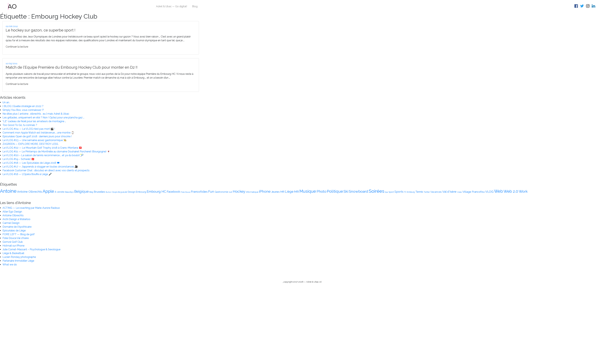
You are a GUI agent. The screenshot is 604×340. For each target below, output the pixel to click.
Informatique (252, 192)
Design (131, 192)
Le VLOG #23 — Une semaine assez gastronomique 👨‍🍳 (35, 140)
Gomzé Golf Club (13, 241)
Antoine (8, 191)
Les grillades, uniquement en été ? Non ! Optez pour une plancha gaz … (43, 117)
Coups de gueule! (119, 192)
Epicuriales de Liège (14, 230)
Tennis (419, 191)
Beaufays (69, 192)
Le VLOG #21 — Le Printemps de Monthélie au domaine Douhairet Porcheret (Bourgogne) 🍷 (56, 151)
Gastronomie (221, 192)
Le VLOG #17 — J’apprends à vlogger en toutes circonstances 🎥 (40, 166)
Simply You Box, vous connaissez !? (23, 109)
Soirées (376, 191)
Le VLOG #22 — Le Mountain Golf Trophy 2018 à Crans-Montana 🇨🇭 (42, 147)
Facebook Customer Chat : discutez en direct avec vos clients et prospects (46, 170)
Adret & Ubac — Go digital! (171, 6)
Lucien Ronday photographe (19, 256)
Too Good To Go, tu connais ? (20, 125)
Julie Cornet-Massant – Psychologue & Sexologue (31, 249)
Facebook (173, 191)
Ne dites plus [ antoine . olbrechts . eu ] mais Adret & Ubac (36, 113)
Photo (321, 191)
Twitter (427, 192)
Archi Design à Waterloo (16, 219)
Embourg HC (156, 191)
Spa (386, 192)
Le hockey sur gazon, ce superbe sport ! (40, 30)
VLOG (489, 191)
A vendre (59, 192)
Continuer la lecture (17, 46)
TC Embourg (409, 192)
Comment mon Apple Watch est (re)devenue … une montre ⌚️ (38, 132)
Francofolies (199, 191)
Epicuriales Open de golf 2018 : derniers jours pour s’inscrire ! (37, 136)
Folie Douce (185, 192)
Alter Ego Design (12, 211)
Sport (391, 192)
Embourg (141, 191)
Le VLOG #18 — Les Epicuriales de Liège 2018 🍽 (31, 162)
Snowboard (358, 191)
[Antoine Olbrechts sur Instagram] (588, 6)
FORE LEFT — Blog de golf (19, 234)
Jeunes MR (277, 191)
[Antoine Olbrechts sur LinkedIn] (593, 6)
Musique (307, 191)
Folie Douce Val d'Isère (16, 238)
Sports (398, 191)
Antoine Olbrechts (29, 191)
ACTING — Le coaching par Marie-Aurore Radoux (31, 207)
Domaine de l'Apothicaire (17, 226)
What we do (10, 264)
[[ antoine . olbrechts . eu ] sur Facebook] (576, 6)
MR (296, 191)
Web (498, 191)
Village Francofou (473, 191)
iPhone (265, 191)
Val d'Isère (449, 191)
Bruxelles (99, 191)
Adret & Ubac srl (314, 282)
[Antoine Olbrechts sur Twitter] (582, 6)
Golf (230, 192)
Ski (346, 191)
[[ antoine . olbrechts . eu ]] (12, 6)
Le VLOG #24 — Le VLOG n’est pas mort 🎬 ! (29, 128)
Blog (195, 6)
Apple (48, 191)
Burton (108, 192)
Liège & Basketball (13, 253)
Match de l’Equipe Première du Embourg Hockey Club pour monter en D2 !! (71, 67)
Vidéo (459, 192)
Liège (289, 191)
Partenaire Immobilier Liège (18, 260)
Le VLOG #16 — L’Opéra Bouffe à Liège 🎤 (27, 174)
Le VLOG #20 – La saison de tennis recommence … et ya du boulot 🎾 (43, 155)
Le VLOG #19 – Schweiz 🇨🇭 (18, 159)
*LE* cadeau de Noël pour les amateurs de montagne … (34, 121)
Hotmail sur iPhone (13, 245)
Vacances (436, 191)
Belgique (81, 191)
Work (523, 191)
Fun (211, 191)
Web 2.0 (510, 191)
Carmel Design (11, 222)
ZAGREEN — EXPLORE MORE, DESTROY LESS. (31, 143)
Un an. (6, 102)
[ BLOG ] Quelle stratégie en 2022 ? (23, 106)
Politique (335, 191)
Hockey (239, 191)
